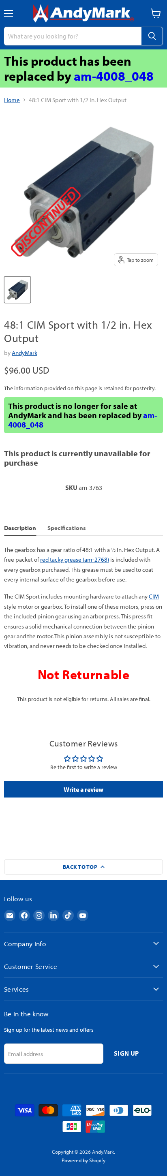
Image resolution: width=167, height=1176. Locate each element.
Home (12, 99)
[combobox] (72, 36)
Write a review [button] (83, 789)
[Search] (152, 36)
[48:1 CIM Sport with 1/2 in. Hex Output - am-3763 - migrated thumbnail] (17, 290)
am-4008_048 (114, 76)
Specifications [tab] (66, 528)
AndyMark (24, 353)
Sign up (126, 1053)
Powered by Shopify (83, 1160)
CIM (154, 596)
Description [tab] (20, 528)
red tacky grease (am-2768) (74, 559)
